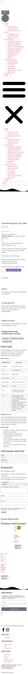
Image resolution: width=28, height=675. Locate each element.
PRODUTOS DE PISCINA (14, 70)
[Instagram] (7, 630)
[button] (14, 102)
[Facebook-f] (3, 630)
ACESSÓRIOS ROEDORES (14, 48)
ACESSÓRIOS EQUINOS (14, 41)
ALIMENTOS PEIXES (13, 54)
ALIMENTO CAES (12, 29)
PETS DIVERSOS (9, 39)
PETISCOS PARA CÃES (13, 30)
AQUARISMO (11, 56)
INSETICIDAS (11, 72)
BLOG (6, 75)
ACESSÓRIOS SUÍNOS (13, 52)
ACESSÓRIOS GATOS (13, 34)
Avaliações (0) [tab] (7, 341)
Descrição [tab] (6, 338)
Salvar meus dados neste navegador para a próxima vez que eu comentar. (13, 509)
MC (13, 668)
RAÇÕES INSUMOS (12, 61)
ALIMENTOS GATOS (13, 36)
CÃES (6, 25)
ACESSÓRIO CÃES (12, 27)
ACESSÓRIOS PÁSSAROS (14, 43)
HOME (6, 23)
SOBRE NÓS (7, 74)
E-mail (3, 501)
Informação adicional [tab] (17, 338)
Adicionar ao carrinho (13, 270)
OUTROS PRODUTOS (10, 59)
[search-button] (2, 186)
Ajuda (22, 266)
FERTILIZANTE (11, 66)
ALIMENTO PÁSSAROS (13, 45)
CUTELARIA (10, 65)
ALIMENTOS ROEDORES (14, 50)
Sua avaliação (5, 482)
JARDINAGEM (11, 68)
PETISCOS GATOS (12, 38)
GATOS (6, 32)
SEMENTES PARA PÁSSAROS (15, 47)
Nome (3, 495)
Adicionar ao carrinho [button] (18, 547)
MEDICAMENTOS (12, 63)
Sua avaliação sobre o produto (10, 486)
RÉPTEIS (9, 57)
